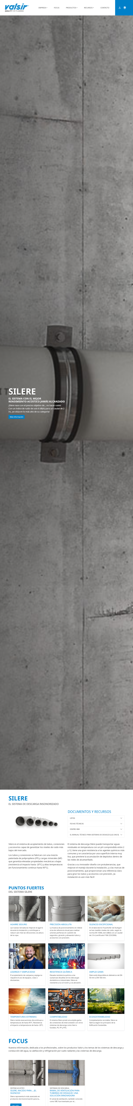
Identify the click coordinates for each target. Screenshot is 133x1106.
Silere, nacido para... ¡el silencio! (23, 1091)
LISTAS (72, 818)
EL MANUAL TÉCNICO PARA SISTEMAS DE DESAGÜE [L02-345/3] (94, 835)
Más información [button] (16, 417)
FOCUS (56, 8)
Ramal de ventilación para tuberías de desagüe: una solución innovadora (64, 1093)
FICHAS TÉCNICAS (77, 824)
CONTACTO (104, 8)
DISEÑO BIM (75, 829)
